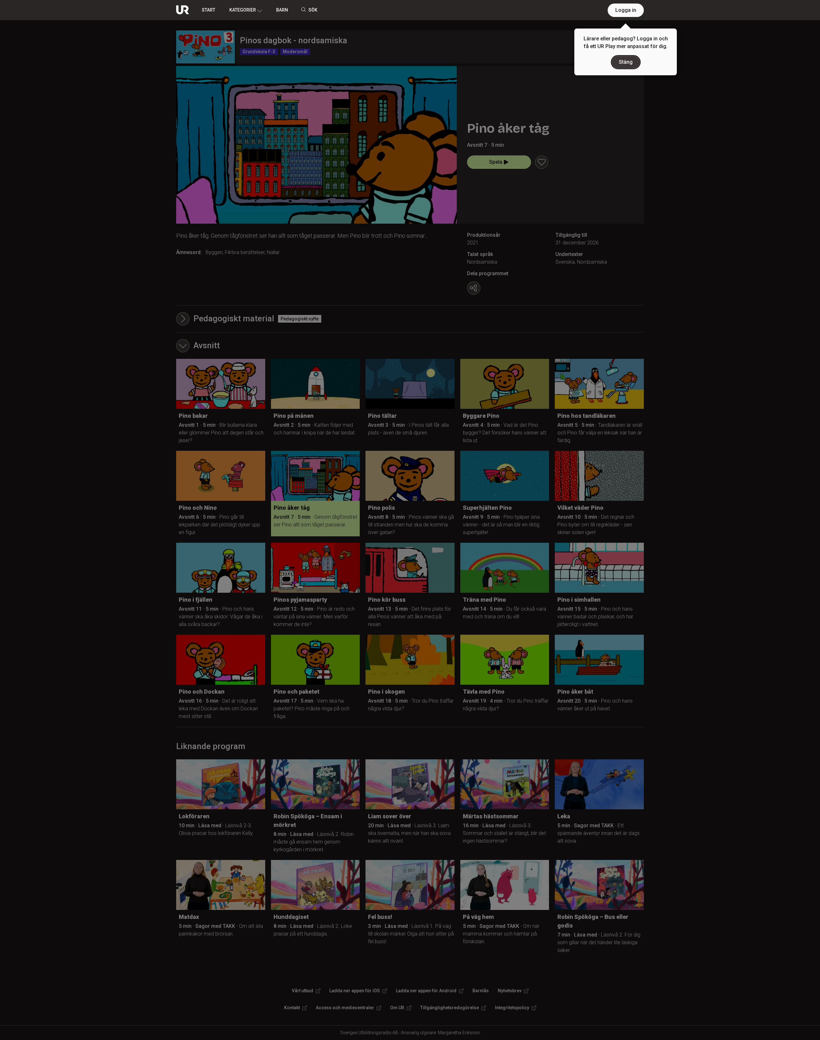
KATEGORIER (242, 9)
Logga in (625, 10)
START (208, 9)
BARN (282, 9)
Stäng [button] (626, 62)
